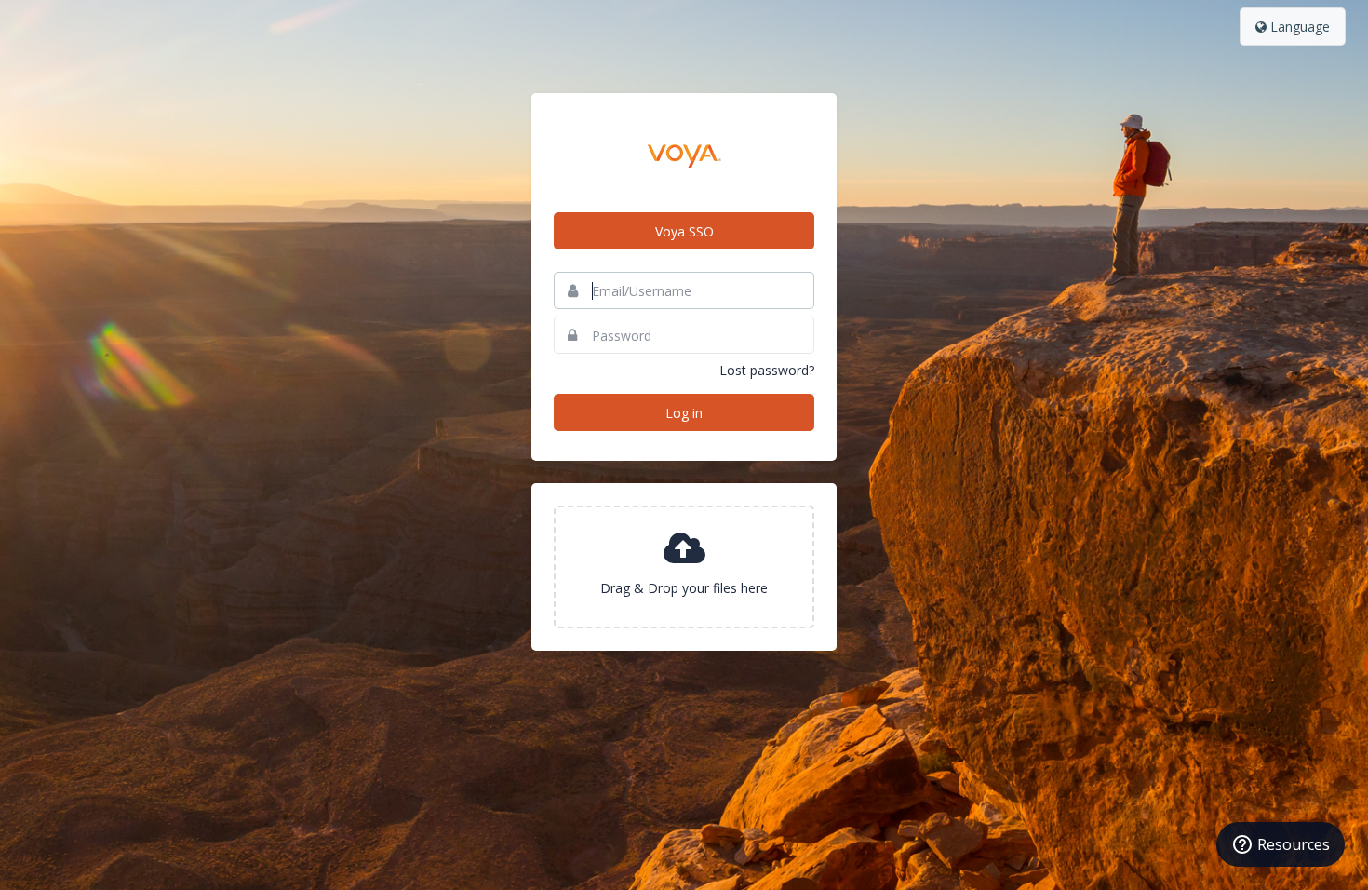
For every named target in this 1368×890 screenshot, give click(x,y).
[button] (684, 567)
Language (1298, 26)
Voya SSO (684, 231)
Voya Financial (684, 152)
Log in (684, 413)
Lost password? (766, 370)
